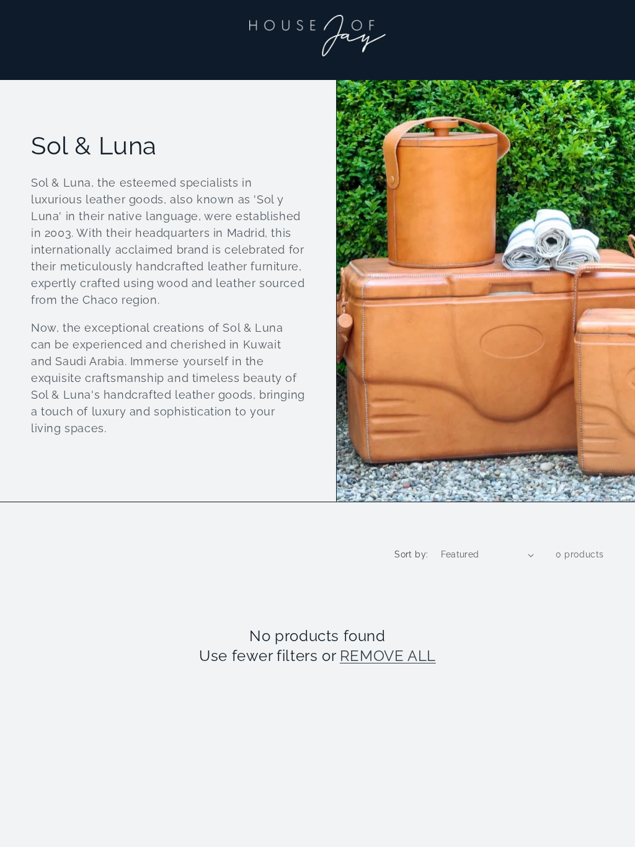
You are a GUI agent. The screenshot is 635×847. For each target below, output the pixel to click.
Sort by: (411, 554)
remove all (388, 656)
